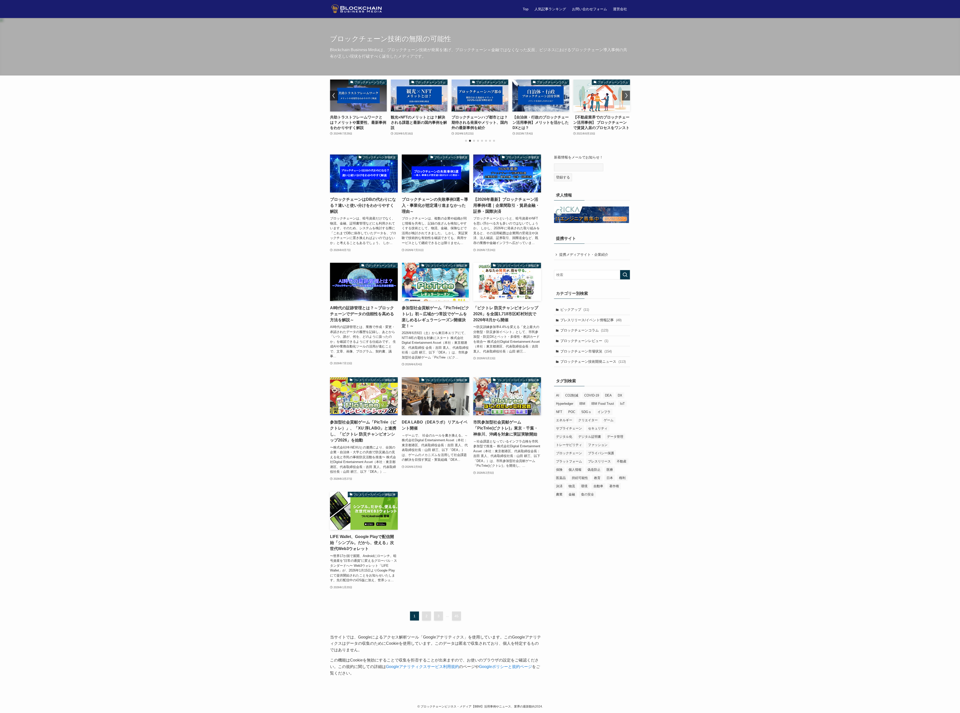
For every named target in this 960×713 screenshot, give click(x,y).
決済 (559, 486)
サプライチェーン (569, 428)
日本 (609, 478)
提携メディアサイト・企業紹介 (583, 254)
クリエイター (588, 420)
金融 (571, 494)
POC (571, 412)
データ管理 (615, 436)
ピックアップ (574, 310)
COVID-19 (591, 395)
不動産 (621, 461)
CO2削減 (571, 395)
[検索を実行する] (625, 275)
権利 (622, 478)
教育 (597, 478)
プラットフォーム (569, 461)
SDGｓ (586, 412)
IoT (622, 404)
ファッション (598, 445)
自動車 (598, 486)
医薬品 (561, 478)
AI (557, 395)
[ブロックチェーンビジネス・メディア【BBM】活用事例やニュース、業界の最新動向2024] (358, 9)
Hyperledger (564, 404)
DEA (608, 395)
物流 (571, 486)
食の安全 (587, 494)
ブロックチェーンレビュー (584, 341)
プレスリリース (599, 461)
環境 (584, 486)
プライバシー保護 (601, 453)
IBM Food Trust (602, 404)
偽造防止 (594, 470)
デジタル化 (564, 436)
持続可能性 (580, 478)
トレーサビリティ (569, 445)
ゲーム (609, 420)
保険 (559, 470)
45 (456, 616)
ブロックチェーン (569, 453)
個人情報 (575, 470)
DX (620, 395)
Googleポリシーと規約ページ (505, 666)
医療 (609, 470)
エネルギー (564, 420)
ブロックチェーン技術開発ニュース (593, 362)
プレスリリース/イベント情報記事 (591, 320)
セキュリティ (598, 428)
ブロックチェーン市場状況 (586, 351)
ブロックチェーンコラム (584, 330)
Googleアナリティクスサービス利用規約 (422, 666)
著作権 (614, 486)
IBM (582, 404)
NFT (559, 412)
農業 (559, 494)
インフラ (604, 412)
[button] (466, 141)
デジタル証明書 (589, 436)
